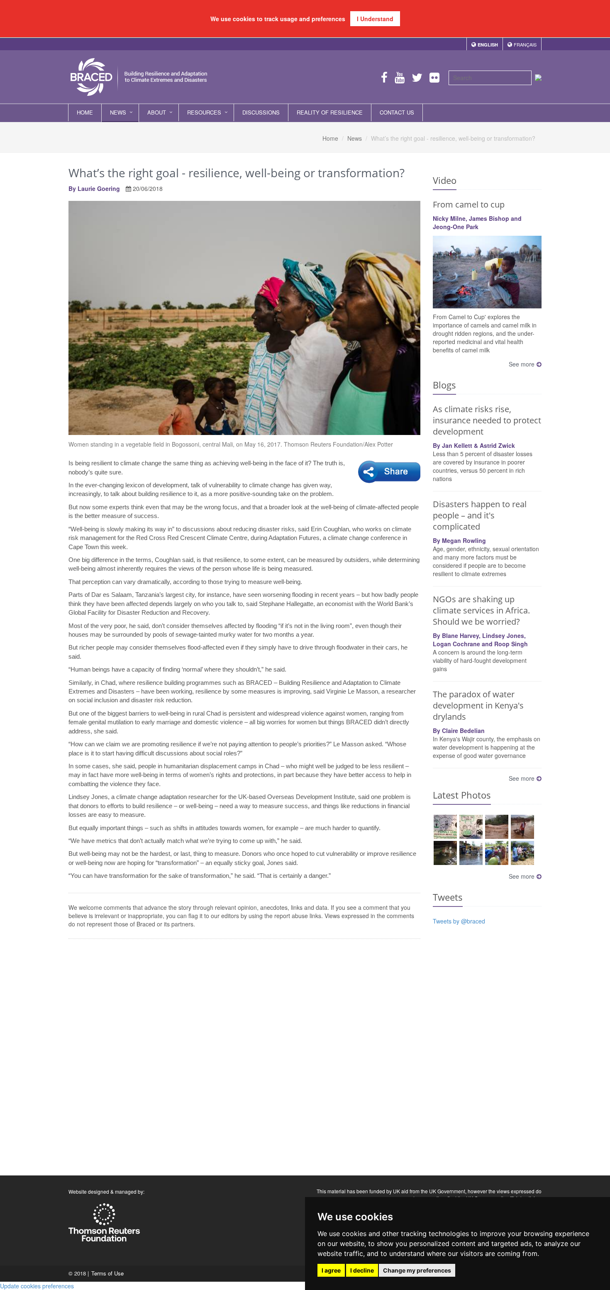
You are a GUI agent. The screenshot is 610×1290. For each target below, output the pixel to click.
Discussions (261, 112)
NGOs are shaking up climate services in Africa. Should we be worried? (481, 610)
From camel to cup (469, 204)
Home (85, 112)
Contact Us (397, 112)
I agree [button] (331, 1270)
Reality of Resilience (330, 112)
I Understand (375, 19)
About (156, 112)
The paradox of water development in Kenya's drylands (478, 705)
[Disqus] (244, 1054)
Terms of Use (107, 1273)
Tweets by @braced (459, 921)
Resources (204, 112)
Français (525, 44)
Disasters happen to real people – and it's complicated (480, 515)
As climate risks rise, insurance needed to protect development (487, 420)
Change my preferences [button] (417, 1270)
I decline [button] (362, 1270)
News (118, 112)
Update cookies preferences (37, 1286)
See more (521, 364)
